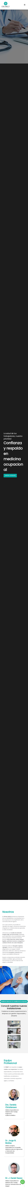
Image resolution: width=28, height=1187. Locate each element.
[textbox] (10, 475)
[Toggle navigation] (24, 5)
